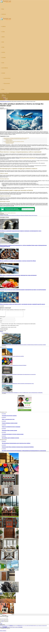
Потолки (4, 57)
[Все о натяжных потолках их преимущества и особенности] (9, 559)
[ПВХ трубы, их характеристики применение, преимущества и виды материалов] (9, 273)
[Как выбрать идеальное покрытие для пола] (8, 602)
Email (1, 320)
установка (20, 627)
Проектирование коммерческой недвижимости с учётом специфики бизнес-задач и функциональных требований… (22, 392)
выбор (8, 625)
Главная (1, 101)
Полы (3, 47)
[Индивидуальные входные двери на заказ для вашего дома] (7, 581)
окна (16, 625)
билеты (5, 212)
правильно (40, 625)
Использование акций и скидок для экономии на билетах (14, 141)
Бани (3, 62)
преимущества (44, 625)
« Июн (1, 623)
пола (29, 625)
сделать (8, 627)
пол (27, 625)
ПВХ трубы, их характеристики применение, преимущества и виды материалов (18, 275)
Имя (1, 318)
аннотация (2, 625)
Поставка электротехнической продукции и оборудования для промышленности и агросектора (19, 374)
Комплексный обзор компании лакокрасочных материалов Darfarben (14, 365)
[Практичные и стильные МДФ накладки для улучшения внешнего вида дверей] (9, 538)
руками (4, 627)
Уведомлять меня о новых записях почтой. (8, 327)
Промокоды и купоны (9, 143)
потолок (34, 625)
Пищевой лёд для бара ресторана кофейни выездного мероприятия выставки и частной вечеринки (23, 289)
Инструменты (5, 67)
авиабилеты (2, 212)
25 (1, 621)
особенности (19, 625)
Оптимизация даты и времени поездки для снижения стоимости (15, 138)
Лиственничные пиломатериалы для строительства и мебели (13, 356)
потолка (31, 625)
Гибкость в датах (9, 139)
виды (6, 625)
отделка (24, 625)
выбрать (11, 625)
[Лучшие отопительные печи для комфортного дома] (7, 613)
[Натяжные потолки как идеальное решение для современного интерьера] (9, 570)
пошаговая (37, 625)
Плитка (3, 52)
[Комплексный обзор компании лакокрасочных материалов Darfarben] (7, 364)
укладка (13, 627)
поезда (14, 212)
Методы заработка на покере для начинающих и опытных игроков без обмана (18, 260)
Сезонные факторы (9, 140)
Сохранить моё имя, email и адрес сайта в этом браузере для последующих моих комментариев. (18, 323)
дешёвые (9, 212)
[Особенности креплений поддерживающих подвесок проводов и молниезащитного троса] (7, 382)
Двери (3, 36)
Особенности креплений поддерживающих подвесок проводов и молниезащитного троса (20, 230)
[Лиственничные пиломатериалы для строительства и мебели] (7, 355)
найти (12, 212)
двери (14, 625)
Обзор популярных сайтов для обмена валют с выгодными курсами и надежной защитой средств (22, 304)
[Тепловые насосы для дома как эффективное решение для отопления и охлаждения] (9, 495)
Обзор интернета (7, 83)
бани (5, 625)
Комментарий (2, 316)
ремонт (1, 627)
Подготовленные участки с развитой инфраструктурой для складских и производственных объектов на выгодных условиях (24, 344)
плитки (26, 625)
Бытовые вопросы (7, 78)
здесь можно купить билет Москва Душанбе (28, 158)
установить (16, 627)
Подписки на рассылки (10, 142)
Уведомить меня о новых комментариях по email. (10, 325)
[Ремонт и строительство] (5, 20)
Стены (3, 31)
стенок (11, 627)
